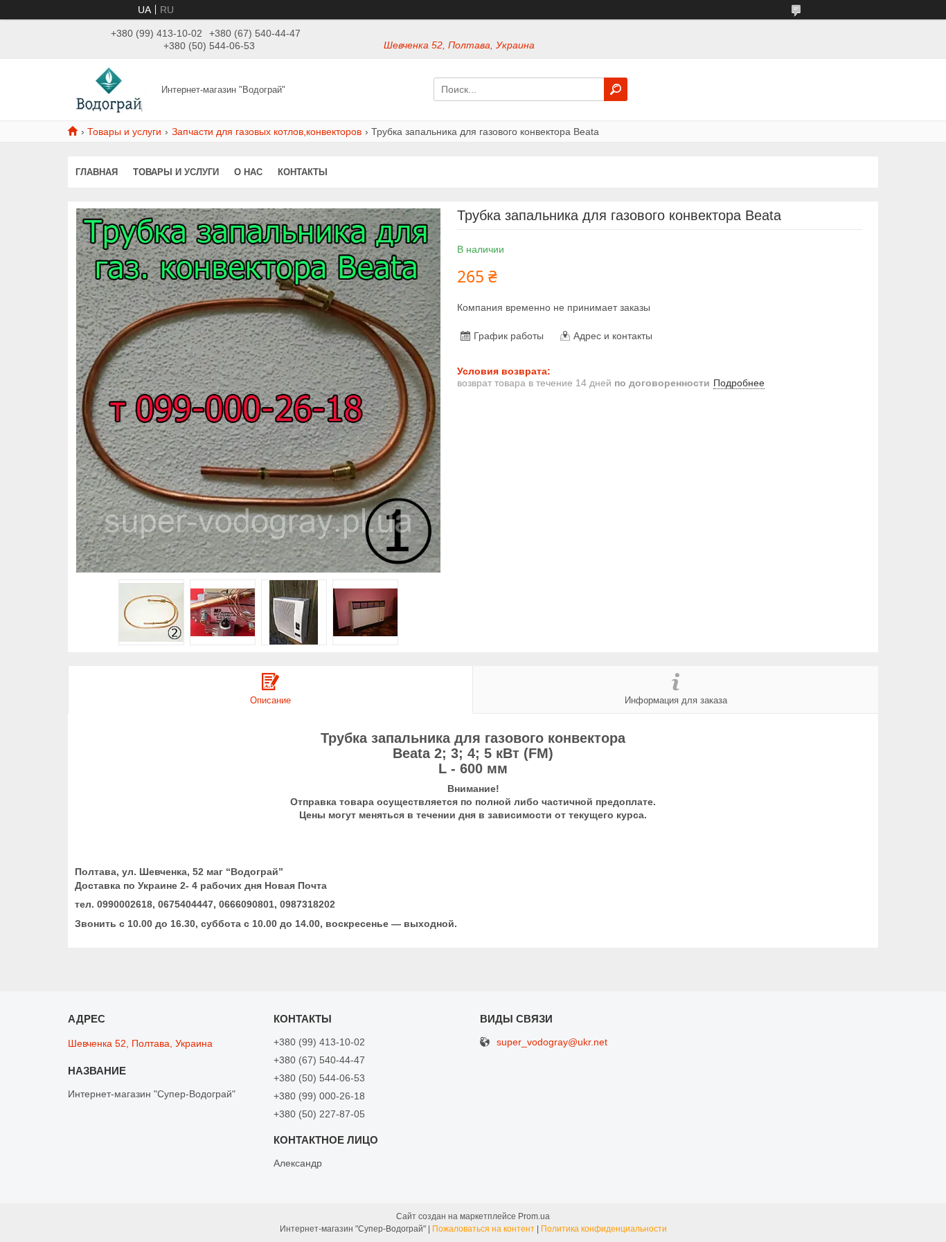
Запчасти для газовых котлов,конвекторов (267, 131)
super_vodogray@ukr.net (552, 1042)
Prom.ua (534, 1216)
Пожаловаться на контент (483, 1229)
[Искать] (615, 89)
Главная (96, 172)
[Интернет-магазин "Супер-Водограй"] (110, 88)
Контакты (303, 172)
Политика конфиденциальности (604, 1229)
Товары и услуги (124, 131)
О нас (248, 172)
